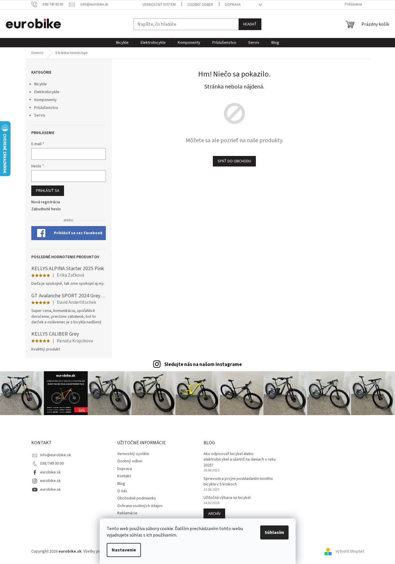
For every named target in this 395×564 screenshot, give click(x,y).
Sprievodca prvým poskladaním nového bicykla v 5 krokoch (238, 481)
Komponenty (45, 100)
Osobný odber (200, 4)
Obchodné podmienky (136, 498)
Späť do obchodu (234, 161)
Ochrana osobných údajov (140, 506)
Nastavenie (124, 550)
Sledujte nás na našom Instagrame (203, 364)
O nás (122, 491)
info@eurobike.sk (55, 455)
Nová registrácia (45, 202)
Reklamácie (127, 513)
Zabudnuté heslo (46, 209)
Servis (39, 115)
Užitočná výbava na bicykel (227, 498)
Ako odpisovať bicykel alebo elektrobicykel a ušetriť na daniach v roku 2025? (239, 459)
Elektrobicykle (46, 92)
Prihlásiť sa (47, 191)
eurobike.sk (50, 472)
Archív (214, 514)
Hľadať (250, 24)
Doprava (233, 4)
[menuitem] (122, 42)
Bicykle (40, 84)
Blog (121, 484)
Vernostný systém (159, 4)
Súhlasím (274, 532)
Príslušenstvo (46, 108)
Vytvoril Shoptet (350, 551)
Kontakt (124, 476)
